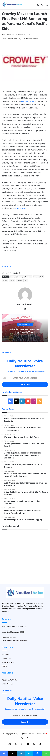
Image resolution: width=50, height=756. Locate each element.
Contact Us (6, 658)
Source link (7, 266)
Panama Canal (27, 101)
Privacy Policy (8, 662)
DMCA (4, 666)
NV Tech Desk (9, 35)
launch (35, 277)
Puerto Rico (20, 208)
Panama (19, 280)
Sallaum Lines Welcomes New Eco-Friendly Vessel (25, 330)
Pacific (12, 280)
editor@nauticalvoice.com (17, 641)
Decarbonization (25, 324)
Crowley (20, 277)
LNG (41, 277)
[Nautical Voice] (12, 5)
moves (5, 280)
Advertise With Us (9, 680)
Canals (12, 277)
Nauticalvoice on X (10, 526)
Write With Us (7, 684)
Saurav (26, 738)
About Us (5, 654)
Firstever (28, 277)
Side (25, 280)
